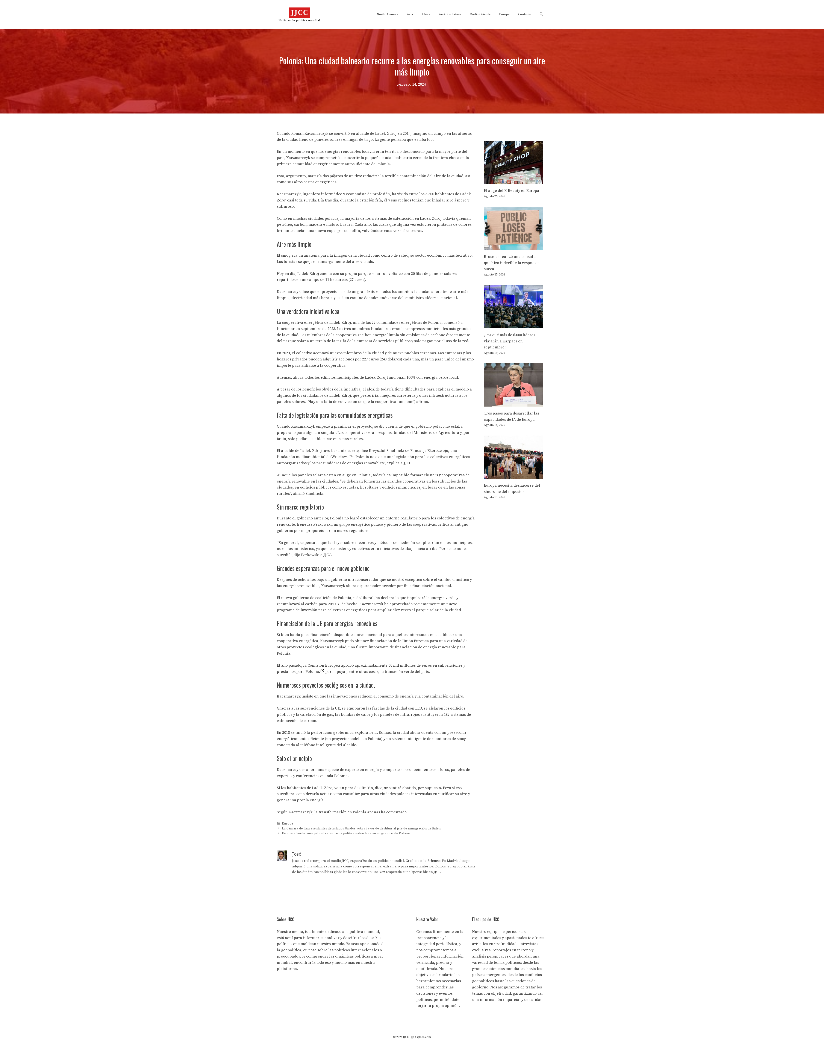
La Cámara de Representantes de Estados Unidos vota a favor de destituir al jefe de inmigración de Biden (361, 828)
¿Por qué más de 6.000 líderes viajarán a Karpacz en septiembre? (509, 341)
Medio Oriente (480, 14)
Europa (504, 14)
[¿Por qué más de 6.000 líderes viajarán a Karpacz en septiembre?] (513, 324)
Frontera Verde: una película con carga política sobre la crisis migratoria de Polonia (346, 834)
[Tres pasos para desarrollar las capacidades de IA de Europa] (513, 403)
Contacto (524, 14)
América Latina (450, 14)
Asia (410, 14)
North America (387, 14)
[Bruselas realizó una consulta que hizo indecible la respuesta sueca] (513, 246)
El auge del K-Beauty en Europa (511, 190)
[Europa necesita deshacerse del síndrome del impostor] (513, 475)
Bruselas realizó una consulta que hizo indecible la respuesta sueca (512, 263)
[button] (541, 14)
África (426, 14)
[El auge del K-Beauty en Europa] (513, 180)
